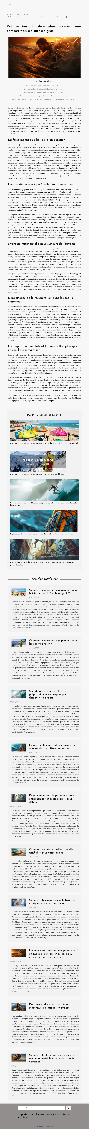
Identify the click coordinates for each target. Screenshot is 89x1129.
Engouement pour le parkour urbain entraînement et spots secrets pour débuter (51, 799)
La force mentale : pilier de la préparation (43, 85)
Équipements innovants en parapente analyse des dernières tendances (43, 534)
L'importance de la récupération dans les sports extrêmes (43, 96)
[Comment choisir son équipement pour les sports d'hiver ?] (38, 461)
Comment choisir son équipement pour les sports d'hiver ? (38, 474)
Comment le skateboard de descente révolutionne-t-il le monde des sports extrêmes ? (52, 1058)
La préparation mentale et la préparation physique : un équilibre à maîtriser (43, 99)
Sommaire (45, 81)
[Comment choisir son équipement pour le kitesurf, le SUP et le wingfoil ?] (44, 430)
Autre (65, 1114)
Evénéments (52, 1114)
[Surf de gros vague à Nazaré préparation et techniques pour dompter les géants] (44, 490)
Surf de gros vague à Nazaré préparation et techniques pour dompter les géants (48, 694)
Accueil (10, 14)
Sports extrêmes (23, 14)
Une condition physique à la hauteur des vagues (43, 89)
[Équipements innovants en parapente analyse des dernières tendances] (43, 521)
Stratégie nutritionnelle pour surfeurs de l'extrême (43, 92)
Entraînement (37, 1114)
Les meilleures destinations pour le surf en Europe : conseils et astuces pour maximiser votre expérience (53, 954)
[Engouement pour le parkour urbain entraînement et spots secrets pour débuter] (44, 549)
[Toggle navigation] (10, 4)
